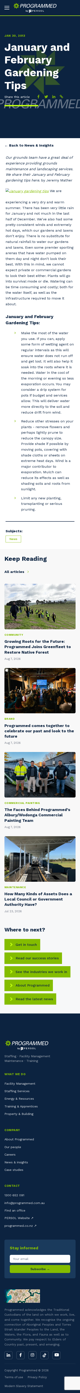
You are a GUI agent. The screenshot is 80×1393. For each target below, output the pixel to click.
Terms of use (13, 1377)
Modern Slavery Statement (23, 1386)
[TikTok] (44, 1355)
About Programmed (33, 985)
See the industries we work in (41, 972)
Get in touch (26, 945)
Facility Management (19, 1083)
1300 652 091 (14, 1195)
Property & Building (18, 1114)
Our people (12, 1147)
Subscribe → (40, 1269)
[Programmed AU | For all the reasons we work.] (33, 8)
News (13, 539)
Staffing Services (17, 1091)
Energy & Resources (19, 1098)
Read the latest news (34, 999)
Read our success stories (37, 958)
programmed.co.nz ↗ (20, 1225)
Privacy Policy (37, 1377)
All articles (14, 572)
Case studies (13, 1170)
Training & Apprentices (21, 1106)
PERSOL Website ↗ (19, 1218)
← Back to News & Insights (29, 145)
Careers (10, 1154)
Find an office (14, 1210)
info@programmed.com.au (24, 1203)
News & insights (16, 1162)
